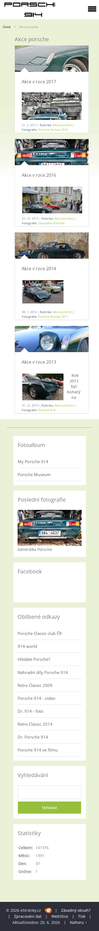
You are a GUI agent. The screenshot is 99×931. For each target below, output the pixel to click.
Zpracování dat (28, 916)
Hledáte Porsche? (34, 659)
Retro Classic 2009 (35, 685)
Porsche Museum (34, 474)
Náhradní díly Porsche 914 (43, 672)
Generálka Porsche (51, 223)
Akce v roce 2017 (39, 82)
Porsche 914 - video (36, 698)
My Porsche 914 (33, 461)
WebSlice (59, 916)
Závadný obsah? (75, 910)
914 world (27, 646)
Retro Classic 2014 (35, 724)
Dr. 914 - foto (30, 711)
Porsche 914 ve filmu (38, 750)
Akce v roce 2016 (39, 175)
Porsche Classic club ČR (40, 633)
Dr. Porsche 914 (33, 737)
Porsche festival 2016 (53, 130)
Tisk (81, 916)
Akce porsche (62, 125)
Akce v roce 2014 (39, 269)
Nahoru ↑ (78, 922)
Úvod (6, 27)
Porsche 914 (46, 410)
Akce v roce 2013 (39, 362)
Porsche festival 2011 (53, 316)
